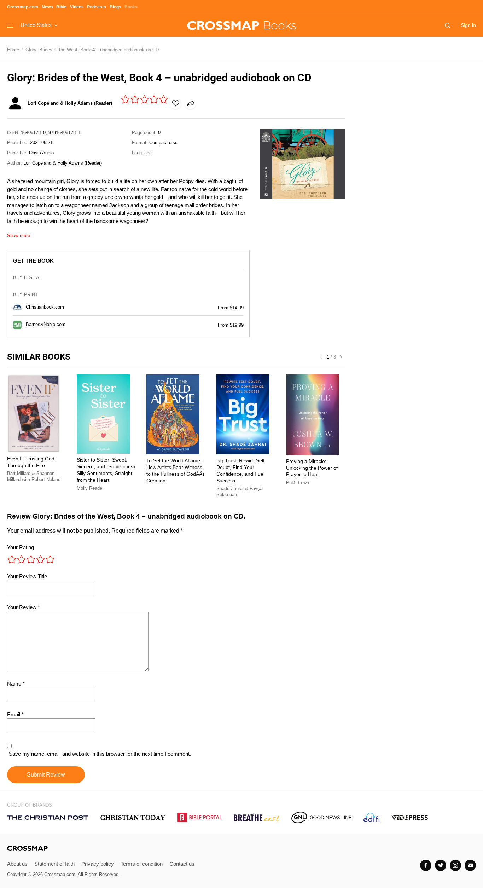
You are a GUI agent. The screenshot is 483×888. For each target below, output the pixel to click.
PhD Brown (297, 482)
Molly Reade (89, 488)
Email (15, 714)
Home (13, 49)
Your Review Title (27, 576)
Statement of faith (54, 864)
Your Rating (20, 547)
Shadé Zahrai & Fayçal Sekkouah (239, 492)
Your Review (23, 607)
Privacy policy (97, 864)
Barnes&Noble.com (45, 324)
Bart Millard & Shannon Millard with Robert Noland (33, 476)
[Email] (470, 865)
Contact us (181, 864)
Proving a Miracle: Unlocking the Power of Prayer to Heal (312, 467)
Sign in (468, 25)
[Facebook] (425, 865)
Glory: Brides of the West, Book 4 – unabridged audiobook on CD (92, 49)
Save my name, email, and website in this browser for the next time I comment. (100, 754)
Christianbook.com (45, 307)
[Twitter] (440, 865)
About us (17, 864)
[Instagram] (455, 865)
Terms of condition (142, 864)
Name (16, 684)
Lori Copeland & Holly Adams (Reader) (62, 163)
